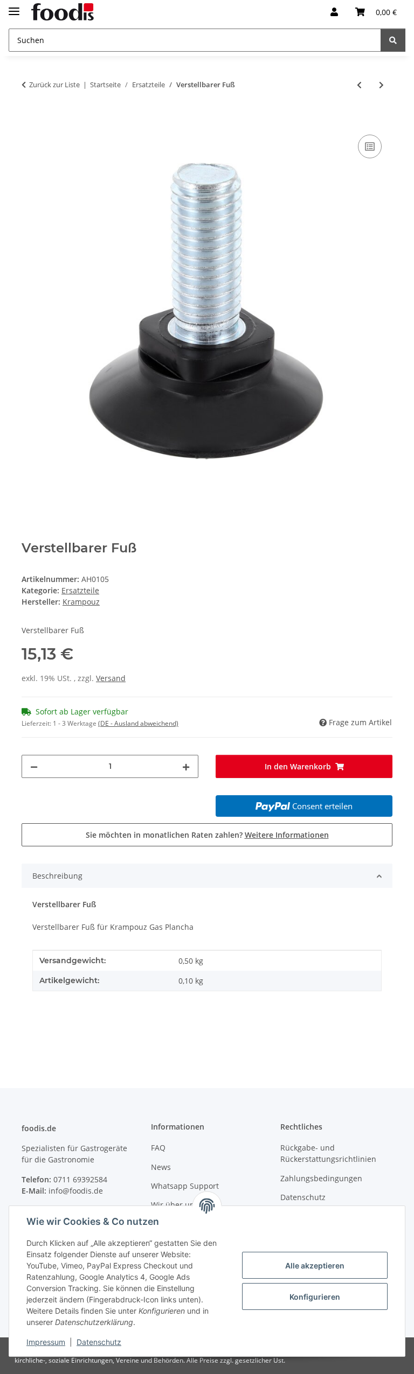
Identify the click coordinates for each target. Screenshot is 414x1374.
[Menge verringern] (34, 766)
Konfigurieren (314, 1296)
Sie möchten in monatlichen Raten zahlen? (207, 835)
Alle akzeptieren (314, 1265)
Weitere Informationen (287, 835)
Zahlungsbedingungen (321, 1178)
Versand (111, 678)
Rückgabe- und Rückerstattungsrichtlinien (328, 1153)
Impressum (45, 1342)
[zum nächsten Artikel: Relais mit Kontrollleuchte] (381, 84)
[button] (334, 12)
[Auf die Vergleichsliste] (370, 146)
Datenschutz (99, 1342)
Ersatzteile (80, 590)
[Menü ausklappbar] (14, 6)
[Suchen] (393, 40)
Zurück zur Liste (54, 84)
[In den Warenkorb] (30, 120)
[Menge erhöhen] (186, 766)
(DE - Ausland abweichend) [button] (138, 723)
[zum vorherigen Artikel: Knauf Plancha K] (359, 84)
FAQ (158, 1147)
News (161, 1167)
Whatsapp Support (185, 1186)
